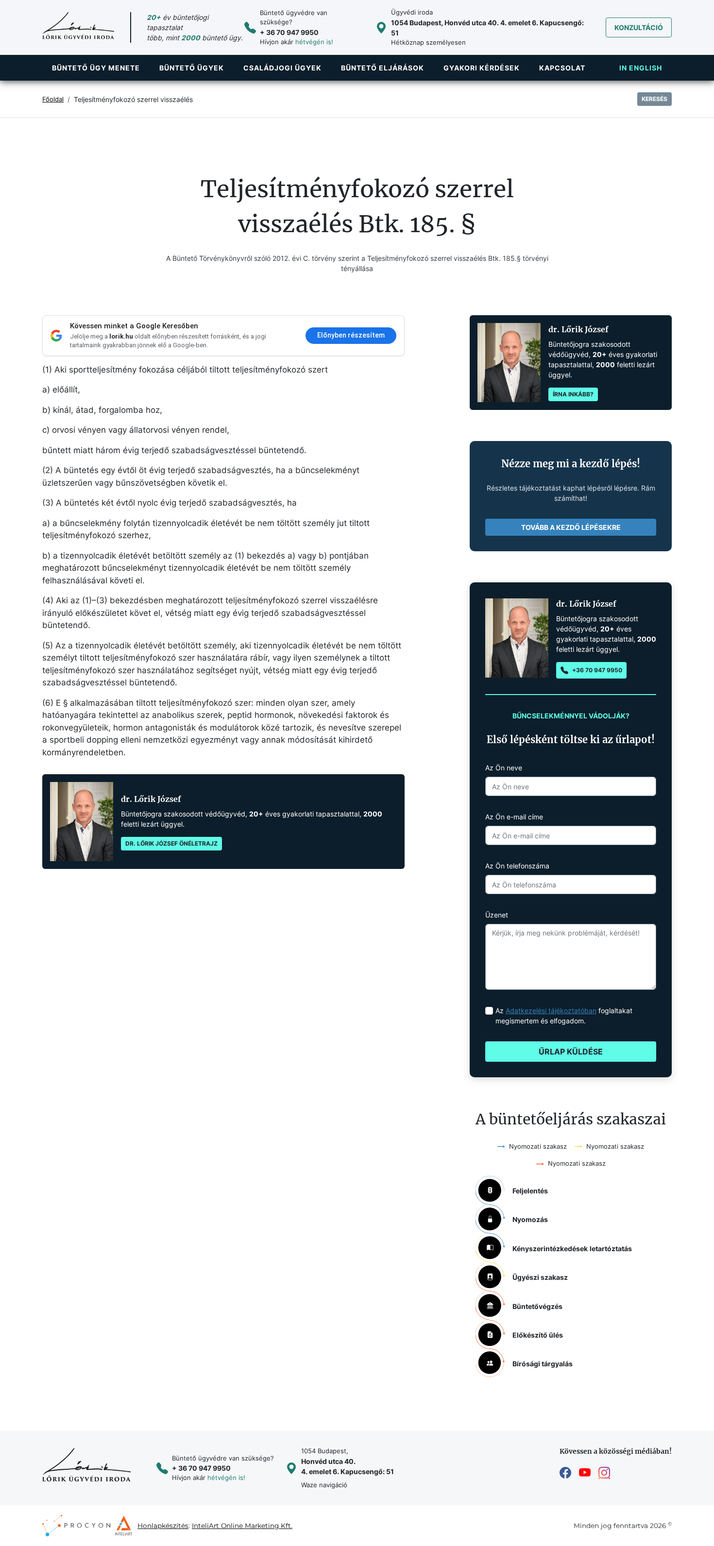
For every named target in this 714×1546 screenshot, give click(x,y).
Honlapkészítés (162, 1525)
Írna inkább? (573, 394)
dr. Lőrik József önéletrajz (171, 843)
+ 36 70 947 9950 (289, 32)
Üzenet (496, 915)
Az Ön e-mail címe (514, 817)
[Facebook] (565, 1473)
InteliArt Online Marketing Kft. (242, 1525)
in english (640, 68)
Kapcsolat (562, 68)
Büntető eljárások (382, 68)
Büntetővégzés (537, 1306)
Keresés (654, 98)
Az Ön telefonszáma (517, 866)
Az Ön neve (503, 768)
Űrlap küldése (571, 1051)
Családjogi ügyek (282, 68)
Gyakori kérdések (481, 68)
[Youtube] (585, 1473)
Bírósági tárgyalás (542, 1363)
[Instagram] (604, 1473)
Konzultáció (638, 27)
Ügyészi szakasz (540, 1277)
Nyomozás (530, 1219)
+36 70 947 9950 (597, 670)
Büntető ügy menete (96, 68)
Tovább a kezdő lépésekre (571, 527)
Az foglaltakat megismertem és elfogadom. (563, 1015)
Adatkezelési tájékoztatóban (551, 1010)
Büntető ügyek (191, 68)
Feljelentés (530, 1191)
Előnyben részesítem (351, 335)
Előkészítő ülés (537, 1335)
